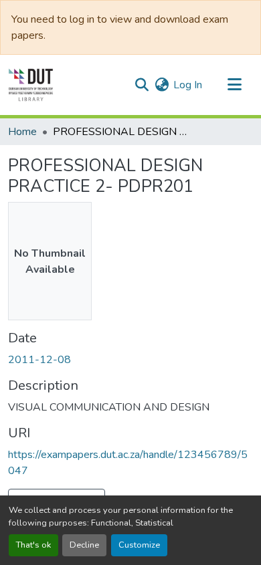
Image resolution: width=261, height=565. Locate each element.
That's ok (33, 545)
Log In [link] (187, 85)
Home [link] (22, 131)
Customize (139, 545)
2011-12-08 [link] (39, 359)
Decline (84, 545)
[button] (31, 85)
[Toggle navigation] (234, 85)
